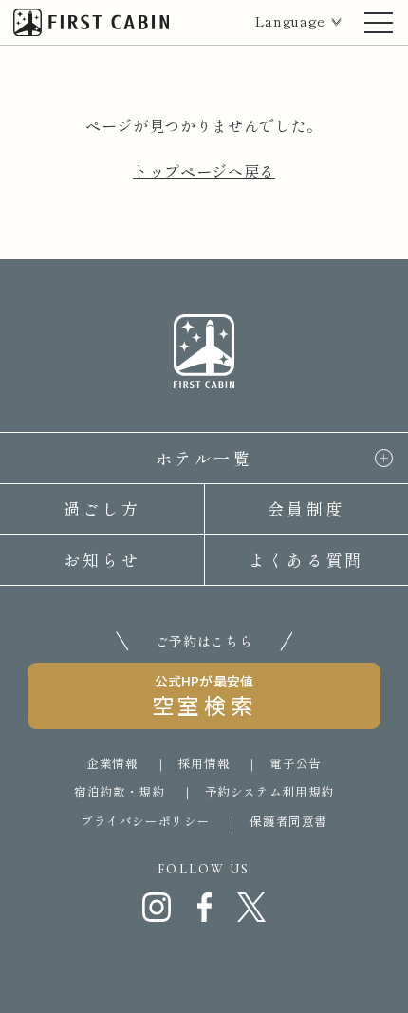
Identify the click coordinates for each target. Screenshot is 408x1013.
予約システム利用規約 (269, 791)
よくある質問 (306, 560)
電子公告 (295, 763)
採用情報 (204, 763)
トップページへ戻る (204, 170)
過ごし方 (102, 508)
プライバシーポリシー (145, 821)
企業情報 (112, 763)
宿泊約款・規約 (119, 791)
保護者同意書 (288, 821)
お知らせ (102, 560)
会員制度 (306, 508)
